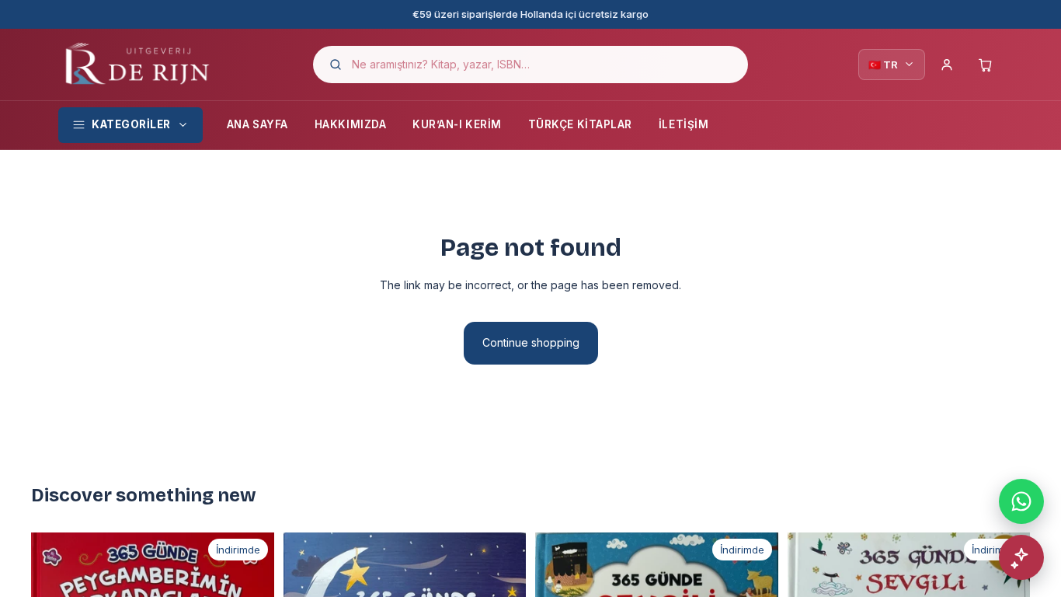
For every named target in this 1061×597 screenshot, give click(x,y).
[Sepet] (986, 64)
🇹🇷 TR (883, 64)
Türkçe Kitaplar (580, 124)
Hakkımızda (350, 124)
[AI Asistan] (1021, 557)
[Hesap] (947, 64)
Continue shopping (530, 342)
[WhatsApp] (1021, 501)
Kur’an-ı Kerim (457, 124)
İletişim (683, 124)
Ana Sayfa (257, 124)
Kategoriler (131, 124)
